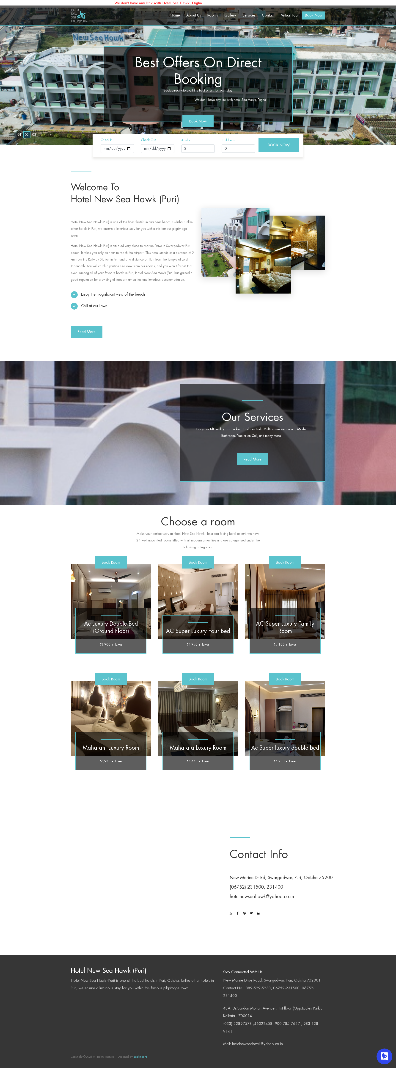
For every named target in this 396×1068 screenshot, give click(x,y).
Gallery (230, 15)
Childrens (228, 140)
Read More (87, 331)
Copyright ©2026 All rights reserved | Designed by (102, 1057)
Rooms (212, 15)
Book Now (313, 15)
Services (249, 15)
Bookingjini (140, 1057)
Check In (107, 140)
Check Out (148, 140)
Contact (268, 15)
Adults (185, 140)
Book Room (111, 562)
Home (175, 15)
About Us (193, 15)
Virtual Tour (290, 15)
